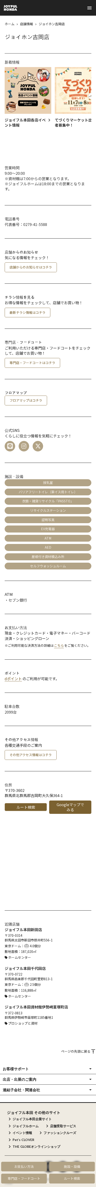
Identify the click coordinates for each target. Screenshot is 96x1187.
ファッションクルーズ (60, 1133)
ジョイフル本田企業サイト (32, 1119)
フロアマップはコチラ (26, 400)
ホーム (9, 24)
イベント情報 (22, 1133)
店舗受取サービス (63, 1126)
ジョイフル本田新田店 (23, 929)
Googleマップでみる (70, 807)
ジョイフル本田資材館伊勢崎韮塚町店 (36, 1006)
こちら (59, 645)
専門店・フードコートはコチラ (32, 362)
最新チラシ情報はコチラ (27, 312)
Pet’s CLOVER (23, 1140)
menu (89, 8)
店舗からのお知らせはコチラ (31, 267)
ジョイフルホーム (26, 1126)
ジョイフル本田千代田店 (25, 968)
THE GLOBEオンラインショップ (36, 1146)
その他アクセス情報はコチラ (31, 754)
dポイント (13, 678)
